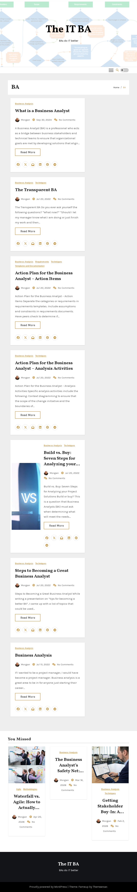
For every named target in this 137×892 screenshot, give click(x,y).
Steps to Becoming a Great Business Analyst (41, 573)
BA (124, 87)
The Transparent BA (36, 190)
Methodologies (30, 789)
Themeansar (100, 886)
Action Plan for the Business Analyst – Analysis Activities (44, 366)
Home (116, 87)
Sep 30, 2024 (44, 119)
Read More (27, 152)
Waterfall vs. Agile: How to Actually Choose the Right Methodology (27, 810)
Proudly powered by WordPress (48, 886)
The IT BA (68, 30)
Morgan (25, 119)
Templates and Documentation (29, 266)
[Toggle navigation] (111, 70)
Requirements (42, 262)
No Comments (67, 119)
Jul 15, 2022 (43, 664)
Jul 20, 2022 (43, 198)
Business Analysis (24, 104)
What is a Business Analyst (42, 111)
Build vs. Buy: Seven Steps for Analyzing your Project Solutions (61, 461)
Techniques (40, 183)
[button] (117, 70)
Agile (18, 789)
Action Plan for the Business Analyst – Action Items (44, 276)
